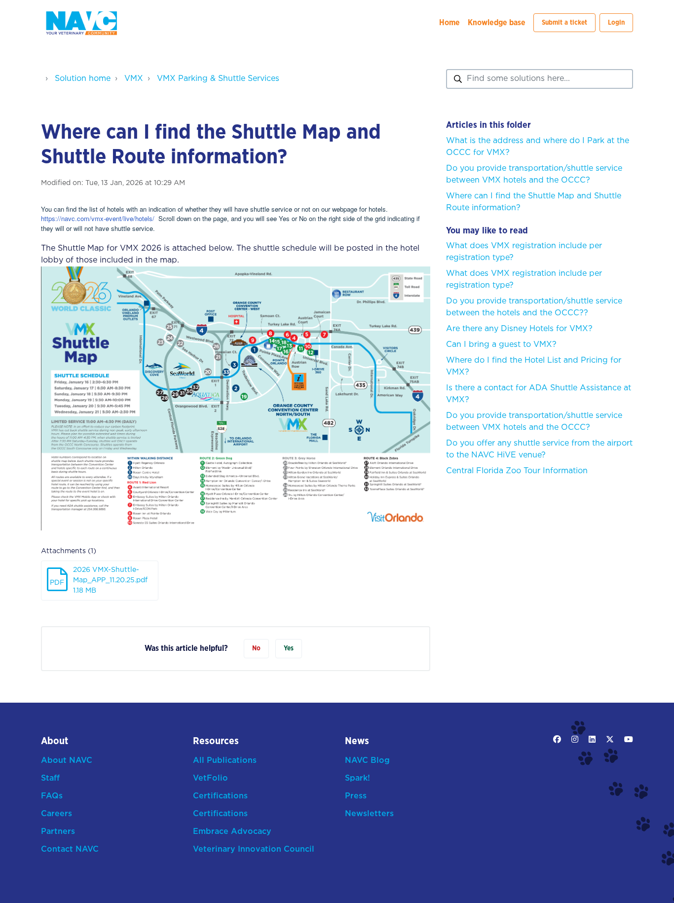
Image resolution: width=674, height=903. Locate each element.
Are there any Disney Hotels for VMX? (519, 329)
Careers (56, 814)
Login (616, 23)
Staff (50, 778)
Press (356, 796)
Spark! (357, 778)
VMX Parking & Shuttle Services (218, 78)
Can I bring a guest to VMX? (501, 344)
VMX (133, 78)
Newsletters (369, 814)
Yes (289, 648)
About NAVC (66, 760)
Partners (58, 831)
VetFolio (210, 778)
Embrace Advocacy (232, 831)
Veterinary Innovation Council (253, 849)
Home (449, 22)
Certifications (220, 796)
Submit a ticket (564, 23)
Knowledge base (496, 22)
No (256, 648)
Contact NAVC (70, 849)
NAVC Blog (367, 760)
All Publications (225, 760)
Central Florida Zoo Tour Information (517, 471)
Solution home (83, 78)
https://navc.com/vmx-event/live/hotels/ (97, 218)
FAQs (52, 796)
